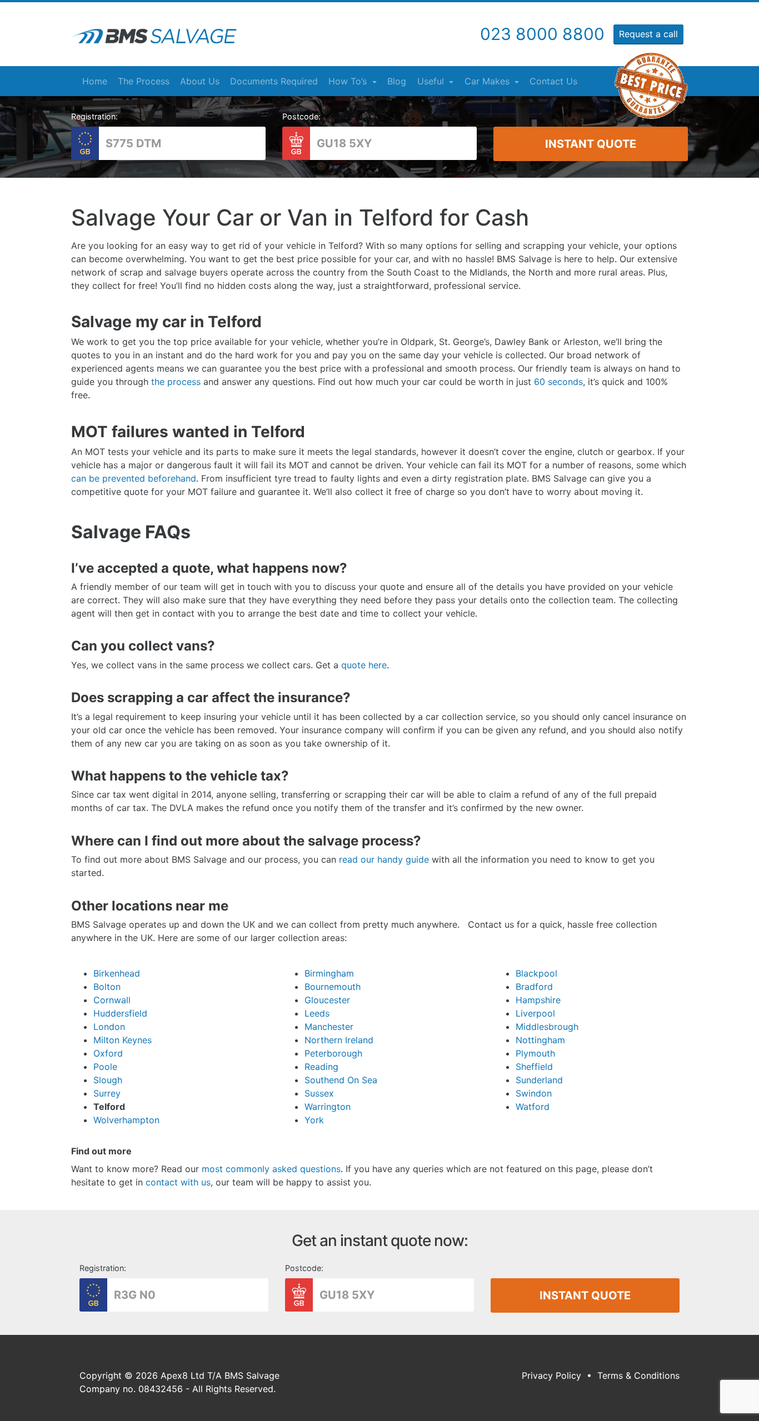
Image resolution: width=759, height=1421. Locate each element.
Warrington (327, 1106)
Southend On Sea (340, 1079)
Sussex (319, 1093)
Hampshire (538, 999)
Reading (321, 1066)
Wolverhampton (126, 1119)
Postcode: (301, 116)
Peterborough (333, 1053)
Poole (105, 1066)
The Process (143, 81)
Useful (432, 81)
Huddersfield (120, 1013)
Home (94, 81)
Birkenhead (116, 973)
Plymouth (535, 1053)
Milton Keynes (122, 1039)
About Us (199, 81)
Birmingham (329, 973)
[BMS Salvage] (154, 36)
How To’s (348, 81)
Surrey (107, 1093)
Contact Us (553, 81)
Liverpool (535, 1013)
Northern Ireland (338, 1039)
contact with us (177, 1182)
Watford (533, 1106)
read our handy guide (384, 859)
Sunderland (539, 1079)
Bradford (534, 986)
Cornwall (112, 999)
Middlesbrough (547, 1026)
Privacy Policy (551, 1375)
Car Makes (488, 81)
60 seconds (558, 381)
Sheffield (534, 1066)
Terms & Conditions (638, 1375)
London (109, 1026)
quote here (364, 665)
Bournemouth (332, 986)
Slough (107, 1079)
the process (176, 381)
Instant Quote (590, 144)
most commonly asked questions (271, 1168)
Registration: (94, 116)
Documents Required (274, 81)
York (314, 1119)
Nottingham (540, 1039)
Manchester (328, 1026)
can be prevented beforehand (133, 478)
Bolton (107, 986)
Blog (396, 81)
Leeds (316, 1013)
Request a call (648, 33)
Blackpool (536, 973)
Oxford (108, 1053)
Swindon (534, 1093)
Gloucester (327, 999)
